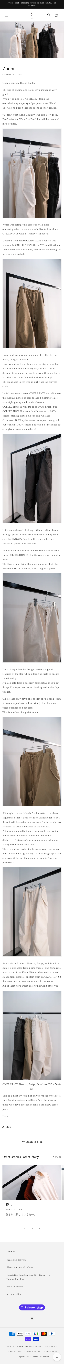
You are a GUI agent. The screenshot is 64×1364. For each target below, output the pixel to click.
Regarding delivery (16, 1260)
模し (9, 1204)
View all (57, 1157)
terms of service (15, 1286)
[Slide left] (24, 1228)
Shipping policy (50, 1351)
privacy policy (14, 1294)
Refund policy (50, 1346)
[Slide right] (39, 1228)
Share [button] (8, 1127)
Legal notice (23, 1357)
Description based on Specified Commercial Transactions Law (29, 1277)
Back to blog (34, 1141)
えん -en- (19, 1346)
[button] (6, 15)
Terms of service (33, 1351)
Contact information (40, 1357)
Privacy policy (16, 1351)
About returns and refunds (20, 1267)
